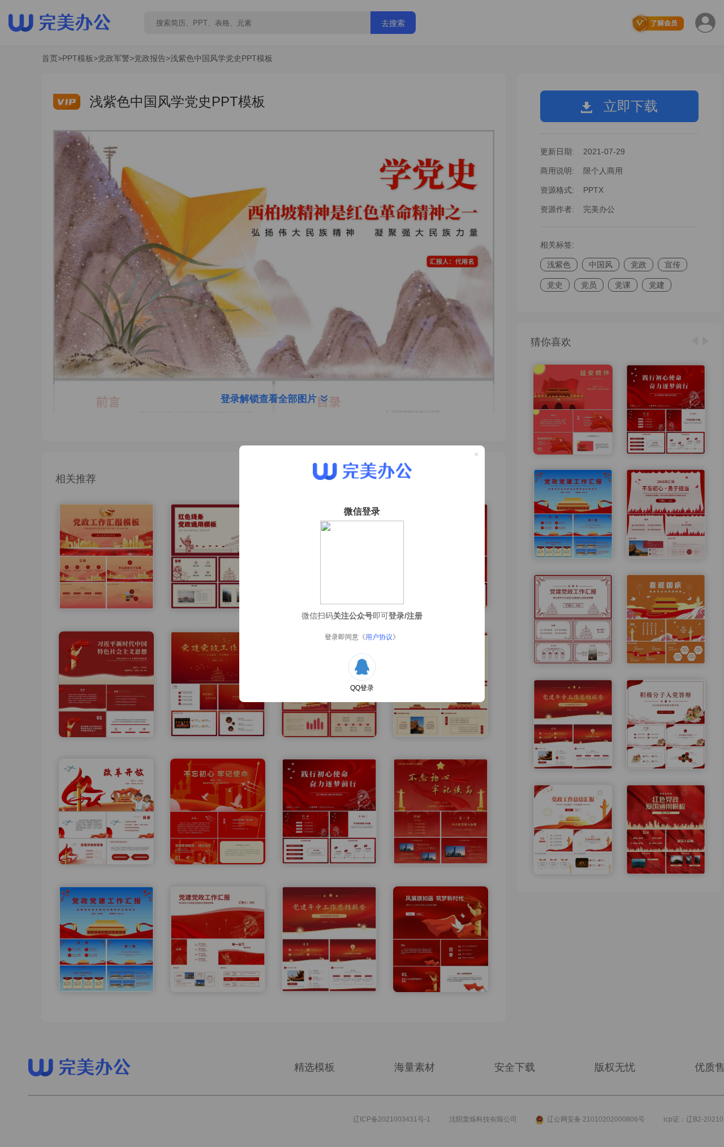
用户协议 (379, 637)
